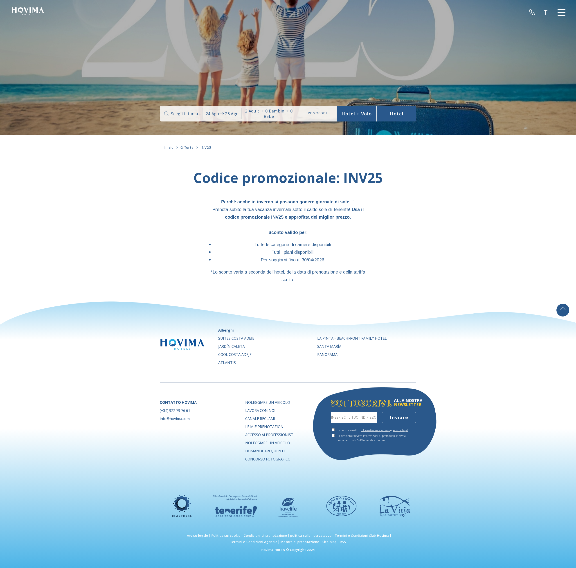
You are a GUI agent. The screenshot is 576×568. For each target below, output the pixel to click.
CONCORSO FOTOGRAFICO (267, 459)
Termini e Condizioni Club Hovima (362, 535)
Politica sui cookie (226, 535)
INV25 (205, 147)
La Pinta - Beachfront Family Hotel (352, 338)
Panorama (327, 354)
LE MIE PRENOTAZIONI (265, 426)
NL (546, 47)
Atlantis (227, 362)
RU (546, 52)
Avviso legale (197, 535)
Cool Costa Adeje (235, 354)
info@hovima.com (175, 418)
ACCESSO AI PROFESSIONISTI (270, 434)
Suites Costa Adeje (236, 338)
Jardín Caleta (231, 346)
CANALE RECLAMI (260, 418)
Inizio (169, 147)
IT (546, 42)
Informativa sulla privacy (375, 430)
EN (546, 25)
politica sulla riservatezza (311, 535)
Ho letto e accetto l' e (373, 430)
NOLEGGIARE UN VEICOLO (267, 402)
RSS (343, 542)
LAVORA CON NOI (260, 410)
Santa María (329, 346)
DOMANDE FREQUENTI (265, 451)
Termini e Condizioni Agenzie (253, 542)
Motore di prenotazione (299, 542)
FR (546, 31)
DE (546, 36)
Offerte (187, 147)
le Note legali (400, 430)
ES (546, 20)
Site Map (329, 542)
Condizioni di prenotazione (265, 535)
